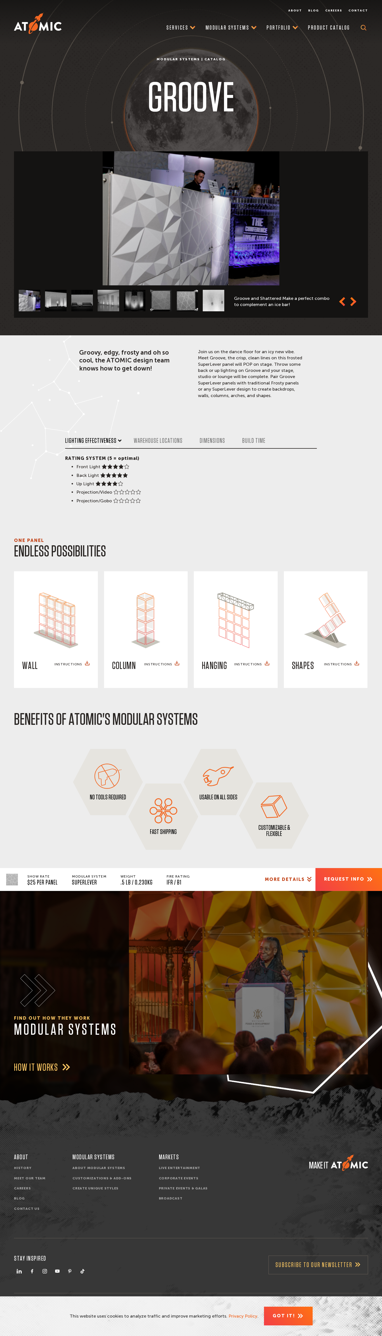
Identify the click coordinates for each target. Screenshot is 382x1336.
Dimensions (212, 441)
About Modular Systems (98, 1168)
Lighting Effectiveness (91, 441)
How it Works (37, 1068)
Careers (334, 10)
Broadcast (171, 1198)
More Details (285, 879)
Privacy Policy (242, 1316)
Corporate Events (179, 1178)
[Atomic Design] (349, 1162)
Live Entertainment (180, 1168)
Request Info (344, 879)
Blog (313, 10)
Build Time (253, 441)
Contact (358, 10)
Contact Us (27, 1209)
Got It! (284, 1315)
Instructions (68, 664)
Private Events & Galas (183, 1188)
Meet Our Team (30, 1178)
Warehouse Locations (158, 441)
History (22, 1168)
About (295, 10)
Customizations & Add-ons (102, 1178)
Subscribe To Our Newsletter (313, 1265)
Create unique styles (95, 1188)
